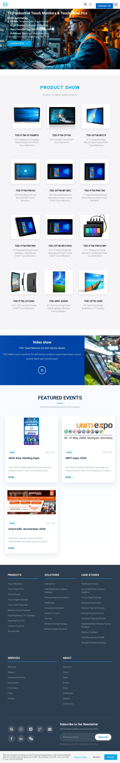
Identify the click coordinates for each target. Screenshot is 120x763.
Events (66, 683)
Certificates (68, 693)
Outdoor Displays (89, 632)
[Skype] (11, 729)
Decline (96, 757)
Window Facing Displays (19, 610)
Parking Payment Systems (56, 597)
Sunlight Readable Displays (93, 642)
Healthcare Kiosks (89, 584)
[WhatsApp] (21, 729)
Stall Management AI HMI (92, 637)
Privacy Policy (80, 757)
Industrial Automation (54, 608)
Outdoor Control (52, 613)
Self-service (49, 584)
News (65, 677)
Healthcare (49, 603)
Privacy (11, 698)
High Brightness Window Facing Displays (96, 625)
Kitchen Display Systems (55, 629)
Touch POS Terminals (18, 605)
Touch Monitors (15, 584)
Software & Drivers (16, 677)
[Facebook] (11, 738)
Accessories (13, 631)
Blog (65, 688)
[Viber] (40, 729)
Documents (13, 683)
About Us (67, 667)
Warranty (12, 667)
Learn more (17, 43)
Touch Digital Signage (18, 599)
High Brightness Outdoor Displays (55, 590)
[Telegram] (30, 729)
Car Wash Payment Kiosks (93, 618)
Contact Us (104, 6)
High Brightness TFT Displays (21, 615)
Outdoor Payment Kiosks (93, 608)
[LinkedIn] (21, 738)
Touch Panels (14, 594)
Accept (110, 757)
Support (11, 672)
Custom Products (16, 626)
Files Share (13, 688)
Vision (66, 672)
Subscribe (103, 737)
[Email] (49, 729)
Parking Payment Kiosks (92, 613)
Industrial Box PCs (16, 621)
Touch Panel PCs (16, 589)
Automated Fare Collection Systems (93, 590)
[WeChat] (30, 738)
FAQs (10, 693)
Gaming (48, 618)
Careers (66, 698)
